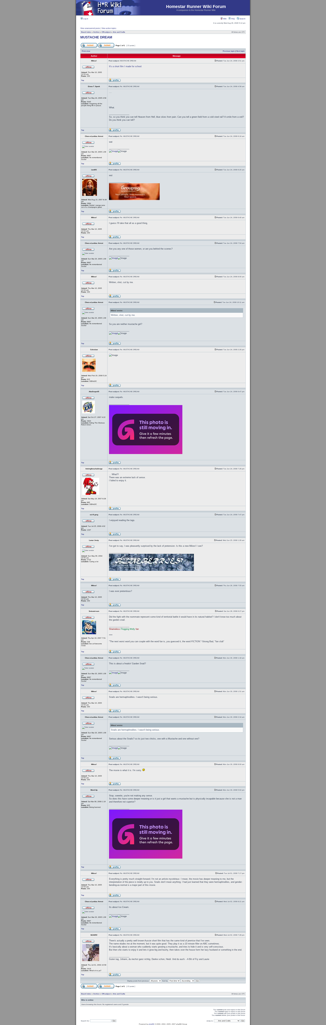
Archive (96, 32)
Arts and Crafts (119, 32)
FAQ (233, 19)
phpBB (151, 1024)
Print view (86, 51)
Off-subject (106, 32)
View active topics (109, 28)
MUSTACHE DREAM (96, 37)
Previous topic (229, 51)
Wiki (225, 19)
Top (82, 80)
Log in (85, 19)
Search (242, 19)
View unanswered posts (90, 28)
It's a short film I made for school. (125, 66)
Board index (86, 32)
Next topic (240, 51)
